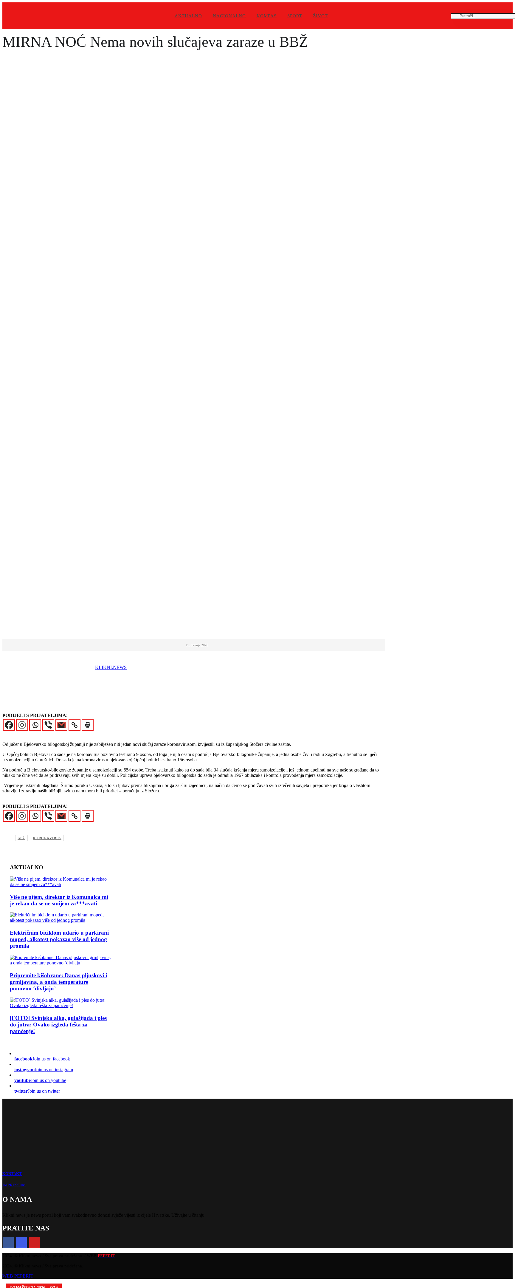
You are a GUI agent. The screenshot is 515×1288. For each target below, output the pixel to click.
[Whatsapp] (35, 725)
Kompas (267, 15)
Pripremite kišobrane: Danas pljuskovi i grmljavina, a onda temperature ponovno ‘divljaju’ (58, 982)
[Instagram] (22, 725)
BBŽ (21, 838)
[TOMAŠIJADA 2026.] (60, 1003)
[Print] (88, 725)
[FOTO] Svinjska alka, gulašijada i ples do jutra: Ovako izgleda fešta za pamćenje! (58, 1024)
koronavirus (47, 838)
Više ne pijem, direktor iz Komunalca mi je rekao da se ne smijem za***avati (59, 900)
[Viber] (48, 725)
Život (320, 15)
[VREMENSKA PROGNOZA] (60, 960)
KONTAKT (12, 1173)
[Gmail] (61, 725)
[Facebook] (9, 725)
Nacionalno (229, 15)
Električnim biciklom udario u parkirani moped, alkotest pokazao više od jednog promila (59, 939)
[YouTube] (34, 1242)
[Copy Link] (74, 725)
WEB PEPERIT (17, 1275)
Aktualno (188, 15)
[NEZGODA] (60, 917)
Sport (294, 15)
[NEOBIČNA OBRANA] (60, 881)
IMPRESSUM (14, 1185)
